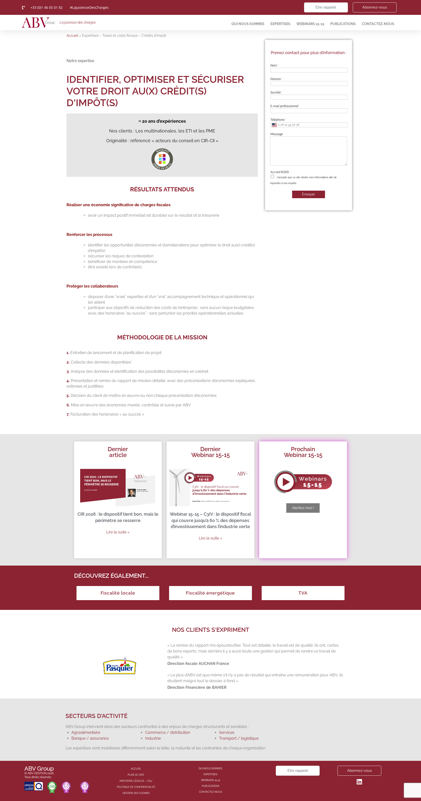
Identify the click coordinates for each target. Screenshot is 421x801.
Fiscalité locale (118, 593)
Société (276, 92)
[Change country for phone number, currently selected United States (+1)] (275, 124)
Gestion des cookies (136, 793)
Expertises (280, 24)
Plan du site (136, 774)
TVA (302, 593)
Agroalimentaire (85, 732)
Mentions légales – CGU (136, 781)
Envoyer (308, 194)
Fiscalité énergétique (210, 593)
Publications (343, 24)
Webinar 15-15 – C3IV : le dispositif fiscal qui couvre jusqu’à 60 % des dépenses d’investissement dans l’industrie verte (210, 520)
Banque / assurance (90, 738)
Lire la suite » (118, 532)
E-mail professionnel (285, 106)
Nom (274, 65)
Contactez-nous (378, 24)
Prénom (276, 79)
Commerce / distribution (167, 732)
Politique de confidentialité (136, 787)
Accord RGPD (280, 172)
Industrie (153, 738)
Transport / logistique (238, 738)
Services (226, 732)
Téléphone (278, 119)
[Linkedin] (359, 782)
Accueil (72, 35)
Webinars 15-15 (310, 24)
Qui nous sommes (247, 24)
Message (276, 134)
